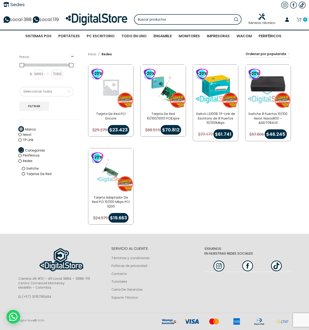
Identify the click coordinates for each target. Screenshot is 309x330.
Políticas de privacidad (129, 265)
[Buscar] (236, 19)
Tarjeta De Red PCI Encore (111, 116)
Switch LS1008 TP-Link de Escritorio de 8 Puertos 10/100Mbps (215, 118)
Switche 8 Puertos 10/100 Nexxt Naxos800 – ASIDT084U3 (268, 118)
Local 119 (49, 19)
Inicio (92, 54)
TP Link (28, 140)
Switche (32, 168)
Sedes (17, 4)
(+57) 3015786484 (36, 296)
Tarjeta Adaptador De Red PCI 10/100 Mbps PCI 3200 (111, 202)
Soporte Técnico (124, 297)
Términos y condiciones (130, 258)
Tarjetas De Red (38, 174)
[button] (13, 317)
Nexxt (27, 134)
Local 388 (21, 19)
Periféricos (31, 155)
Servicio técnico (261, 22)
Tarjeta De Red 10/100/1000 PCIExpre (163, 116)
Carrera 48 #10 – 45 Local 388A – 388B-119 (54, 278)
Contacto (119, 273)
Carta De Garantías (126, 289)
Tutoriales (119, 281)
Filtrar (34, 106)
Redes (27, 161)
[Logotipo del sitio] (96, 19)
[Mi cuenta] (287, 19)
